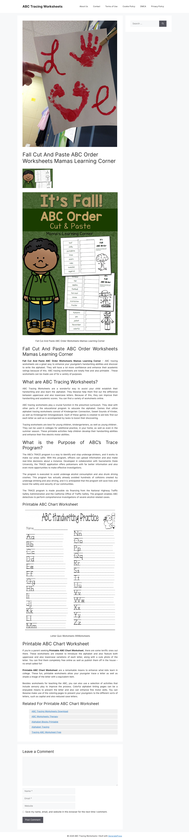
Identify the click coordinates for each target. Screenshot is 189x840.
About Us (84, 6)
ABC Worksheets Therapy (45, 716)
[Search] (162, 24)
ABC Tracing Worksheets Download (50, 711)
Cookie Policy (129, 6)
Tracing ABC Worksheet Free (46, 732)
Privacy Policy (157, 6)
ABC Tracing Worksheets (42, 6)
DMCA (143, 6)
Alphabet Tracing (40, 727)
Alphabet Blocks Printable (45, 722)
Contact (96, 6)
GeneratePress (115, 836)
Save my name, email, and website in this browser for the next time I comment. (66, 812)
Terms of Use (111, 6)
